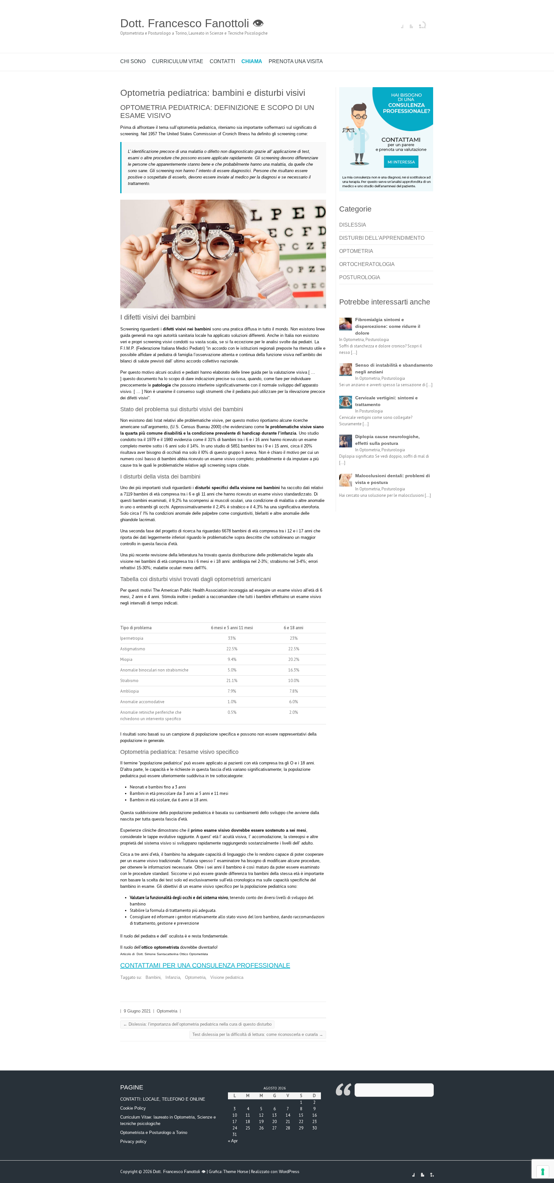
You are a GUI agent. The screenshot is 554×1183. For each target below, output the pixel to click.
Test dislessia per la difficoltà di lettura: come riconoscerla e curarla (257, 1034)
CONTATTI (222, 61)
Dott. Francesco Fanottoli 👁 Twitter (408, 23)
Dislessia (352, 225)
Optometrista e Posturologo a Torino (153, 1132)
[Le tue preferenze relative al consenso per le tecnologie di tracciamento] (543, 1172)
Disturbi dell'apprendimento (381, 238)
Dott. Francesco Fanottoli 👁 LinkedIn (418, 23)
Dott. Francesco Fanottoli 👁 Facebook (398, 23)
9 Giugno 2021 (137, 1011)
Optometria (195, 977)
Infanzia (172, 977)
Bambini (153, 977)
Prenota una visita (296, 61)
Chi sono (133, 61)
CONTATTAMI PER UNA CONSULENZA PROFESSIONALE (205, 965)
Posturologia (359, 277)
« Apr (233, 1140)
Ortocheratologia (367, 264)
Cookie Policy (133, 1108)
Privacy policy (133, 1141)
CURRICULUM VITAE (177, 61)
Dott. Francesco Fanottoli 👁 (192, 23)
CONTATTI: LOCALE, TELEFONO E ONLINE (162, 1099)
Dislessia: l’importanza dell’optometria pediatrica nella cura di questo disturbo (197, 1024)
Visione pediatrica (226, 977)
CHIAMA (251, 61)
